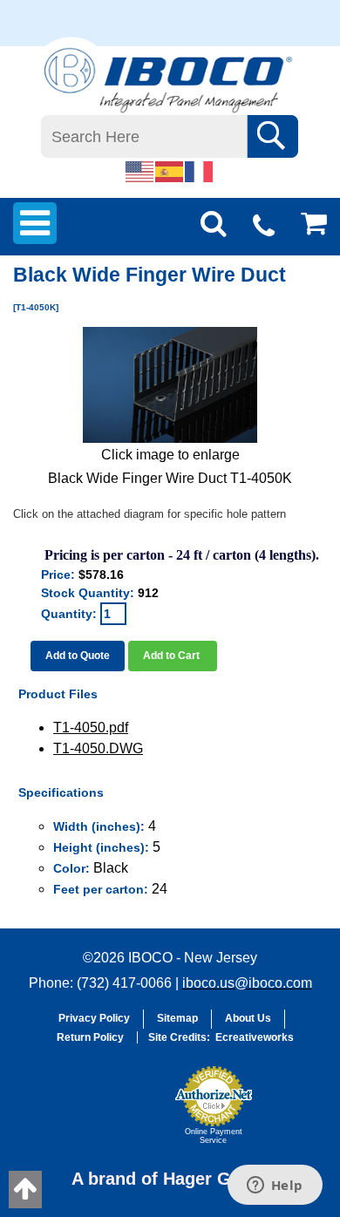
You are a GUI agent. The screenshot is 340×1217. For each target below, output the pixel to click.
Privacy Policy (94, 1018)
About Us (248, 1018)
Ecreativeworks (254, 1037)
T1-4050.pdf (90, 727)
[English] (140, 171)
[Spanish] (170, 171)
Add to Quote (77, 655)
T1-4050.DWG (98, 748)
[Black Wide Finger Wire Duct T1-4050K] (170, 385)
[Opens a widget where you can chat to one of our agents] (275, 1186)
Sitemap (177, 1018)
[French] (199, 171)
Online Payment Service (213, 1136)
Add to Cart (172, 655)
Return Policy (90, 1037)
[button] (123, 1113)
